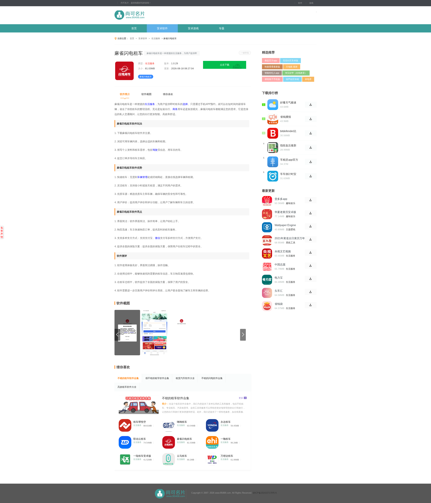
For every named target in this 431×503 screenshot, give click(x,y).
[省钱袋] (267, 306)
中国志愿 (280, 264)
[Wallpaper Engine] (267, 227)
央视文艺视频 (283, 251)
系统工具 (290, 242)
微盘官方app (271, 60)
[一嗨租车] (212, 441)
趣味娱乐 (290, 203)
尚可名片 (147, 15)
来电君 (308, 79)
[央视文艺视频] (267, 253)
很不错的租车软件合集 (157, 378)
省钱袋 (279, 303)
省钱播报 (285, 116)
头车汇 (279, 290)
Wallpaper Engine (285, 225)
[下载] (311, 200)
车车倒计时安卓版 (288, 174)
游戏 (311, 3)
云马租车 (182, 455)
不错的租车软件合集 (128, 378)
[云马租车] (168, 458)
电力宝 (279, 277)
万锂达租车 (227, 455)
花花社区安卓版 (290, 60)
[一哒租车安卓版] (125, 458)
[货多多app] (267, 201)
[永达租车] (212, 424)
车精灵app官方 (289, 159)
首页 (134, 28)
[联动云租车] (125, 441)
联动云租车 (139, 438)
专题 (221, 28)
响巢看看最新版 (272, 66)
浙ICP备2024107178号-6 (265, 493)
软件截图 (146, 94)
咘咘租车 (182, 421)
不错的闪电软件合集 (212, 378)
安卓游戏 (193, 28)
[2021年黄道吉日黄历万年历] (267, 240)
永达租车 (226, 421)
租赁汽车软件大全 (185, 378)
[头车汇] (267, 293)
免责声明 (2, 232)
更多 (241, 398)
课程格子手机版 (272, 79)
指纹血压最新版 (288, 145)
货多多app (281, 198)
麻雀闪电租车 (184, 438)
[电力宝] (267, 280)
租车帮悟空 (139, 421)
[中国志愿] (267, 267)
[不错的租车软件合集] (139, 405)
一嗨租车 (226, 438)
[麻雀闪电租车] (168, 441)
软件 (300, 3)
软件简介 (125, 94)
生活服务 (155, 38)
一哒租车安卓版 (142, 455)
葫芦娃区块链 (292, 79)
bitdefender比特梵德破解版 (288, 131)
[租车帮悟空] (125, 424)
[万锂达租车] (212, 458)
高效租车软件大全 (127, 387)
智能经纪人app (272, 73)
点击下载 (224, 64)
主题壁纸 (290, 229)
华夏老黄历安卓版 (285, 212)
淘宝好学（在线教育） (296, 73)
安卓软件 (162, 28)
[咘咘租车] (168, 424)
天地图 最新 (291, 66)
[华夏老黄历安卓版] (267, 214)
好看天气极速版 (288, 102)
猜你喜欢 (168, 94)
